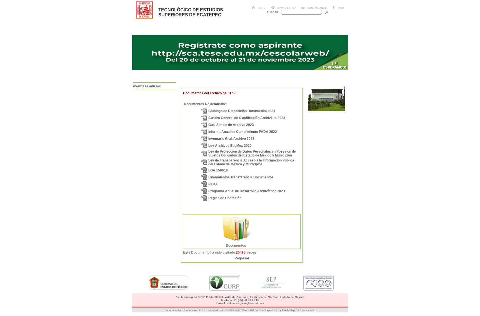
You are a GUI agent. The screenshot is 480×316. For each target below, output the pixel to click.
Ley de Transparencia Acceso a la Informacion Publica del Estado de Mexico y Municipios (251, 162)
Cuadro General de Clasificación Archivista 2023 (246, 118)
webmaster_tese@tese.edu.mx (245, 303)
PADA (213, 184)
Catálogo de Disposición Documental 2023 (241, 111)
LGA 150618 (218, 170)
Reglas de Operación (224, 198)
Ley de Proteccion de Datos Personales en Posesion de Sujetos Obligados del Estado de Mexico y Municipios (252, 153)
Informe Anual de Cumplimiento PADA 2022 (242, 132)
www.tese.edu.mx (147, 86)
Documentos (236, 245)
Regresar (241, 258)
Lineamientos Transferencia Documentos (241, 177)
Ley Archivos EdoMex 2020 (230, 146)
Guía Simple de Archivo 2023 (231, 125)
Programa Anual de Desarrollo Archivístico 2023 (246, 191)
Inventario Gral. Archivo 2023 (231, 139)
